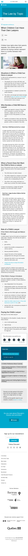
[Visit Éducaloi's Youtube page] (20, 447)
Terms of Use (20, 539)
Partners (3, 480)
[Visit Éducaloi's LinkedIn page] (14, 447)
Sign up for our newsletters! (14, 434)
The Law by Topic (5, 458)
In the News (3, 455)
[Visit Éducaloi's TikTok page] (17, 447)
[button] (23, 1)
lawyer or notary (17, 399)
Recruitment (3, 472)
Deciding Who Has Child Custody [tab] (10, 354)
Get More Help (4, 477)
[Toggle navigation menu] (2, 2)
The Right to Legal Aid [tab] (8, 357)
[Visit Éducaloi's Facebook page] (8, 447)
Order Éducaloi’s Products (7, 474)
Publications (3, 463)
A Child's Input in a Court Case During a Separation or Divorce (13, 372)
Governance (3, 469)
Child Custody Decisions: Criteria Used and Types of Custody (14, 367)
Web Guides (3, 461)
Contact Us (3, 482)
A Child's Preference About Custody (12, 363)
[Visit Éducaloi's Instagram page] (11, 447)
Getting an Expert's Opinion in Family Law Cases (14, 376)
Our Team (3, 466)
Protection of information (10, 539)
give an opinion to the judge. (18, 96)
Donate (5, 5)
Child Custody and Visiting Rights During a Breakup (14, 380)
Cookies (16, 539)
